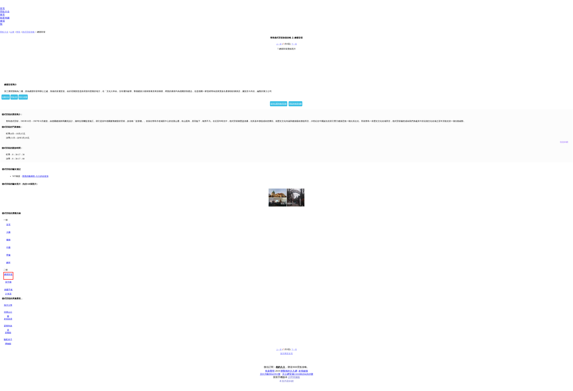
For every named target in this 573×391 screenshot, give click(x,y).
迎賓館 (8, 333)
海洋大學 (8, 305)
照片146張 (23, 97)
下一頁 (294, 44)
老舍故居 (8, 319)
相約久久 (280, 367)
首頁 (2, 8)
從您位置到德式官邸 (279, 104)
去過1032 (5, 97)
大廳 (8, 232)
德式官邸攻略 (28, 32)
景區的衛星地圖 (295, 104)
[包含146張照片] (286, 197)
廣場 (2, 21)
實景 (2, 14)
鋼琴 (8, 263)
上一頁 (279, 44)
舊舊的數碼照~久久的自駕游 (35, 176)
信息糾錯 (564, 142)
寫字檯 (8, 282)
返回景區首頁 (286, 353)
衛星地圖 (5, 18)
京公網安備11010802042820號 (297, 374)
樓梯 (8, 240)
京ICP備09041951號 (270, 374)
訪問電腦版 (294, 377)
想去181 (14, 97)
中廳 (8, 247)
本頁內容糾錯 (286, 381)
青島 (18, 32)
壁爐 (8, 255)
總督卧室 (8, 274)
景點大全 (5, 11)
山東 (12, 32)
